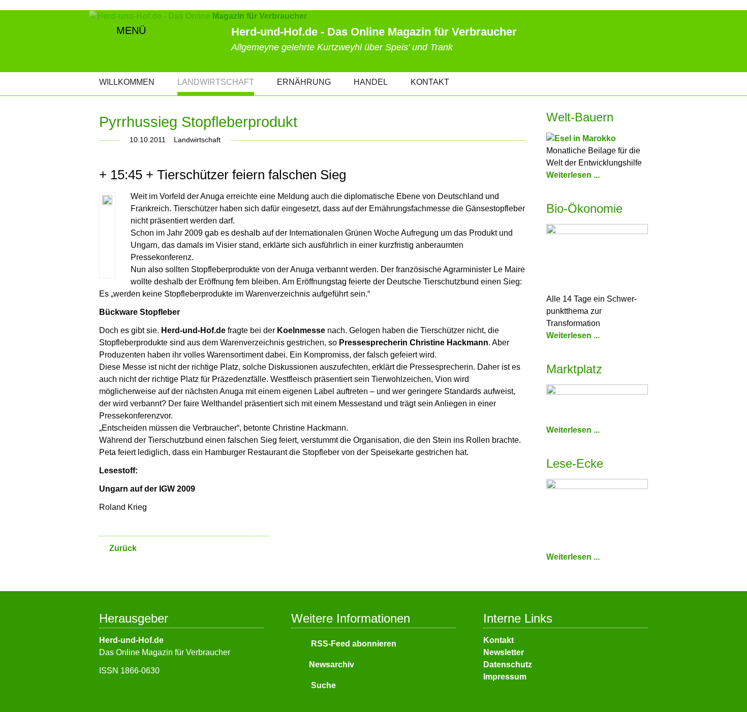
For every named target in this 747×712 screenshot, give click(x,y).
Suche (322, 685)
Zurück (123, 548)
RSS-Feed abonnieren (352, 643)
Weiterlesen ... (573, 175)
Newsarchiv (331, 664)
